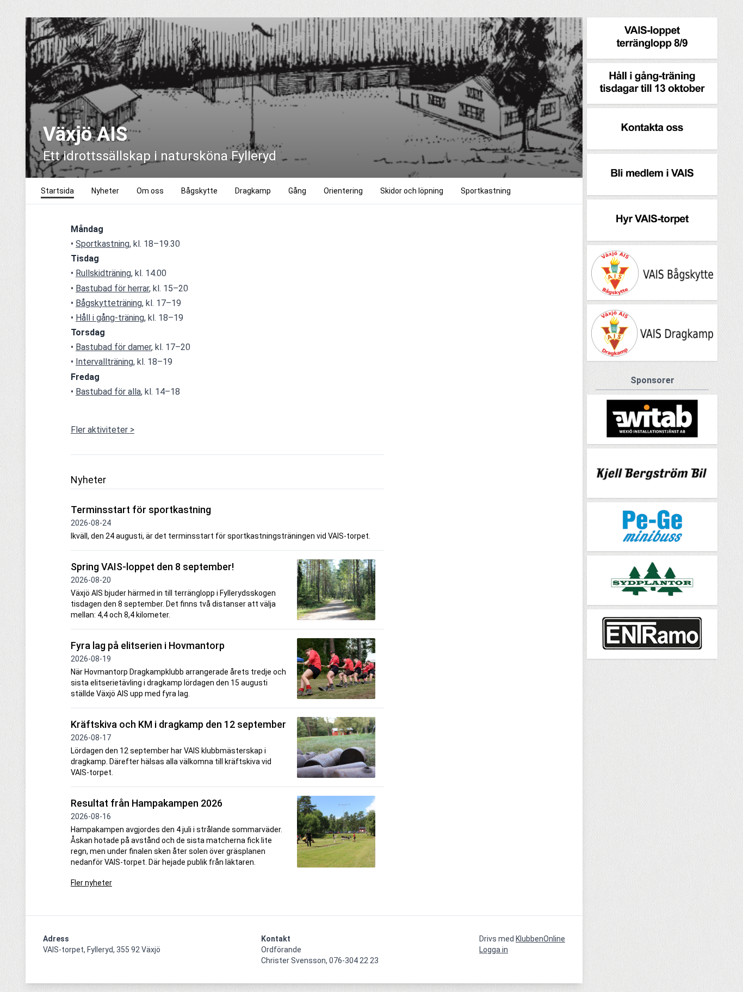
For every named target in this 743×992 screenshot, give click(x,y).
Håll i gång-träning (110, 318)
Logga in (493, 949)
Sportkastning (102, 244)
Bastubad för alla (108, 391)
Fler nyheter (91, 882)
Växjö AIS (85, 134)
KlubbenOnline (540, 938)
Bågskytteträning (109, 303)
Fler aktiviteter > (102, 430)
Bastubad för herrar (112, 288)
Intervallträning (104, 362)
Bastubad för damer (113, 347)
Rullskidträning (103, 273)
